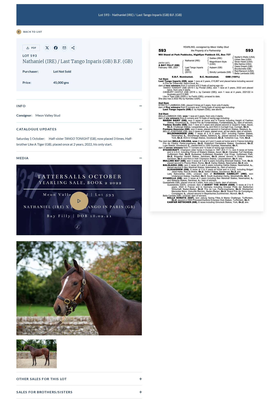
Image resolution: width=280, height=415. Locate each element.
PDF (33, 47)
